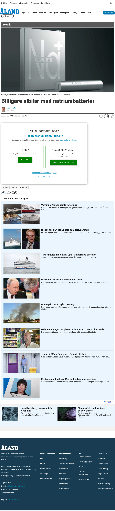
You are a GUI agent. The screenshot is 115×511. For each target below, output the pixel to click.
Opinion (42, 12)
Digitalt (42, 464)
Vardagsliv (64, 12)
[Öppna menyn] (111, 3)
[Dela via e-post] (108, 116)
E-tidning (4, 3)
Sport (34, 12)
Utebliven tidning (104, 484)
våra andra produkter (68, 140)
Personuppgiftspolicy (86, 461)
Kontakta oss (46, 3)
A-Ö (89, 12)
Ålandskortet (24, 3)
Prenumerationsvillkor (105, 489)
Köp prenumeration (63, 162)
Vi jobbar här (102, 459)
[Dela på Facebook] (101, 116)
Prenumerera (108, 13)
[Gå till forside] (9, 11)
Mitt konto (6, 16)
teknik (14, 188)
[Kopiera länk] (112, 116)
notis (5, 188)
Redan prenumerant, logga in (44, 135)
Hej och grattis (64, 479)
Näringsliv (53, 12)
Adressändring (103, 469)
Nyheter (25, 12)
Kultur (82, 12)
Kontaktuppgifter (46, 479)
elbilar (23, 188)
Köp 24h (25, 160)
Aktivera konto (44, 176)
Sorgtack (62, 474)
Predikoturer (63, 484)
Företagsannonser (47, 454)
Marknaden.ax (64, 489)
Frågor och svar (103, 474)
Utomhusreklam (45, 469)
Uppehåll (101, 479)
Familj (74, 12)
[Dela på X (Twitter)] (104, 116)
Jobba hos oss (83, 466)
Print (42, 459)
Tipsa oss (13, 3)
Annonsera (35, 3)
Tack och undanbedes (67, 464)
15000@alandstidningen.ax (16, 486)
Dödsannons (63, 469)
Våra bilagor (44, 474)
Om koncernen (84, 479)
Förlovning (63, 459)
